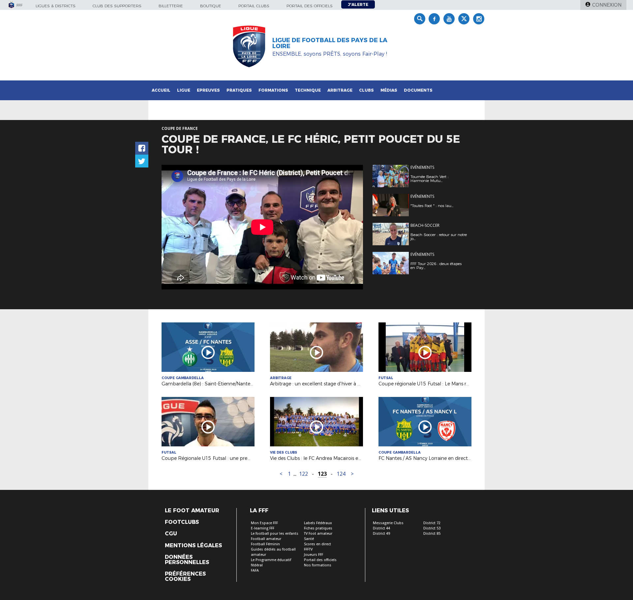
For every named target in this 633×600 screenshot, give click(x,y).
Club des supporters (117, 6)
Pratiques (239, 90)
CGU (171, 533)
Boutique (210, 6)
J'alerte (358, 4)
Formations (273, 90)
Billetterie (171, 6)
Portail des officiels (309, 6)
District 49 (381, 533)
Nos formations (317, 565)
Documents (418, 90)
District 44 (381, 528)
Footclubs (182, 522)
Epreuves (208, 90)
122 (303, 474)
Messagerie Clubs (388, 523)
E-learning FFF (262, 528)
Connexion (606, 5)
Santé (309, 539)
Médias (388, 90)
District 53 (431, 528)
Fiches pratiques (318, 528)
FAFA (255, 570)
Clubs (366, 90)
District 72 (431, 523)
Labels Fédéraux (318, 523)
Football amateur (266, 539)
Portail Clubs (253, 6)
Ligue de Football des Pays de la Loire (329, 43)
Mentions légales (193, 545)
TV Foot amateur (318, 533)
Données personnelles (187, 560)
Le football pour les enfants (274, 533)
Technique (308, 90)
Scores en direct (317, 544)
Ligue (183, 90)
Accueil (161, 90)
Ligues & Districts (55, 6)
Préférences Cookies (185, 576)
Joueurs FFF (313, 555)
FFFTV (308, 549)
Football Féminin (265, 544)
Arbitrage (339, 90)
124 (341, 474)
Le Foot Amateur (192, 510)
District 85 (431, 533)
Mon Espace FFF (264, 523)
